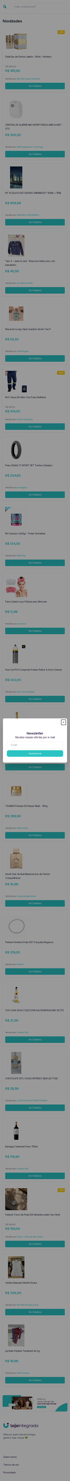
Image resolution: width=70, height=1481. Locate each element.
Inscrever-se (35, 753)
